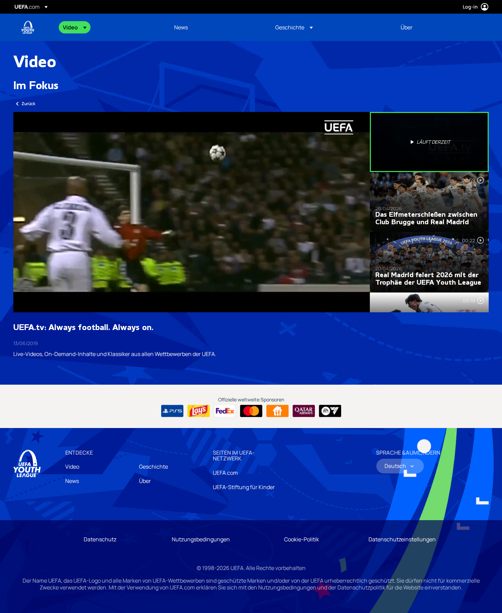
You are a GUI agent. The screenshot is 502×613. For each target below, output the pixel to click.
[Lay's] (198, 411)
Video (72, 466)
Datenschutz (100, 539)
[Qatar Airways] (304, 411)
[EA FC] (330, 411)
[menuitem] (110, 27)
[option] (429, 142)
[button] (74, 27)
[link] (181, 27)
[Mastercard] (251, 411)
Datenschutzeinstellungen (402, 539)
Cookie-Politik (301, 539)
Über (145, 481)
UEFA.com (225, 472)
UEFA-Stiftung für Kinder (244, 487)
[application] (191, 212)
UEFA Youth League (27, 27)
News (72, 481)
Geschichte (153, 466)
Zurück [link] (28, 103)
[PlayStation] (172, 411)
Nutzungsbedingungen (201, 539)
